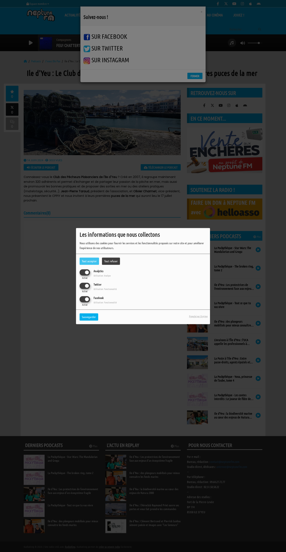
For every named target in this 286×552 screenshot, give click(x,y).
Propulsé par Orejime (198, 316)
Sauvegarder (89, 317)
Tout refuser (111, 261)
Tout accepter (89, 261)
